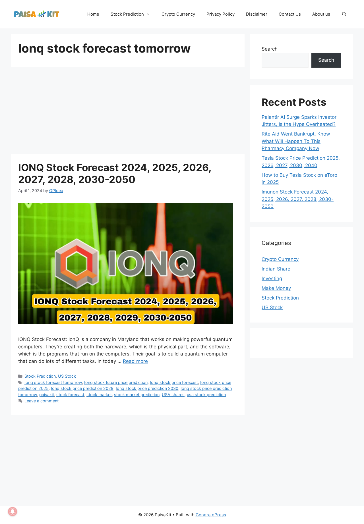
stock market (99, 394)
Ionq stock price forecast (174, 382)
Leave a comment (41, 400)
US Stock (67, 376)
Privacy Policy (220, 14)
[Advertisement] (128, 112)
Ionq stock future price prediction (116, 382)
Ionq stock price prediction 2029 (82, 388)
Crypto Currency (178, 14)
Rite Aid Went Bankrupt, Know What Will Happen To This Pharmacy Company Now (296, 141)
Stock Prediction (127, 14)
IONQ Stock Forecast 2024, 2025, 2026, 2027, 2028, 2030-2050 (114, 173)
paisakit (46, 394)
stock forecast (70, 394)
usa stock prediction (206, 394)
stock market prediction (137, 394)
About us (321, 14)
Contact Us (290, 14)
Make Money (276, 288)
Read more (135, 361)
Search (270, 49)
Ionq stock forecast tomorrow (53, 382)
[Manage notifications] (12, 511)
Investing (272, 278)
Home (93, 14)
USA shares (173, 394)
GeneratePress (211, 514)
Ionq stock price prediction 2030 (147, 388)
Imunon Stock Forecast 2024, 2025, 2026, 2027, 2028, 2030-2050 (298, 199)
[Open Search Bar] (344, 14)
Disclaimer (256, 14)
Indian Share (276, 269)
